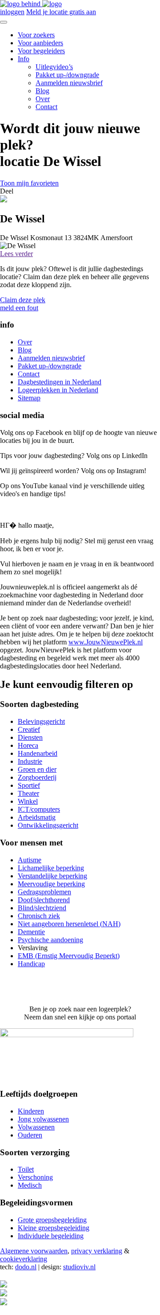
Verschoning (35, 1177)
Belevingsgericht (41, 721)
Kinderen (31, 1111)
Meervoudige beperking (51, 884)
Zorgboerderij (37, 777)
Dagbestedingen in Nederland (59, 382)
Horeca (28, 745)
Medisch (30, 1185)
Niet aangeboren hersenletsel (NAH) (69, 924)
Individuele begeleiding (51, 1236)
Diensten (30, 737)
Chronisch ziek (39, 916)
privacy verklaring (96, 1251)
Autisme (29, 860)
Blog (42, 91)
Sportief (29, 785)
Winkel (28, 801)
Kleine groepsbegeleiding (53, 1228)
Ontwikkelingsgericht (48, 825)
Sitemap (29, 398)
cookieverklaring (23, 1259)
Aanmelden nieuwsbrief (69, 83)
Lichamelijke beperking (51, 868)
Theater (28, 793)
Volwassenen (36, 1127)
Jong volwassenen (43, 1119)
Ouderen (30, 1135)
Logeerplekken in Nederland (58, 390)
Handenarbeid (37, 753)
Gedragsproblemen (44, 892)
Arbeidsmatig (37, 817)
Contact (46, 107)
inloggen (12, 12)
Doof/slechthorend (44, 900)
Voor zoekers (36, 35)
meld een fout (19, 308)
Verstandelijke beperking (52, 876)
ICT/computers (39, 809)
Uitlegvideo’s (54, 67)
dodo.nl (25, 1267)
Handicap (31, 963)
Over (43, 99)
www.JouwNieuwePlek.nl (105, 642)
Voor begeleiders (41, 51)
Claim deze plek (22, 300)
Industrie (30, 761)
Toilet (26, 1169)
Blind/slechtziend (42, 908)
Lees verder (16, 253)
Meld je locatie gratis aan (61, 12)
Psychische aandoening (50, 940)
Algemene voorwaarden (34, 1251)
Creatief (29, 729)
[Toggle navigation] (3, 22)
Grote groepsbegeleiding (52, 1220)
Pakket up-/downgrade (67, 75)
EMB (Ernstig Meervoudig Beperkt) (69, 956)
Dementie (31, 932)
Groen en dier (37, 769)
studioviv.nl (79, 1267)
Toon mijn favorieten (29, 183)
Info (23, 59)
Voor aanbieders (40, 43)
